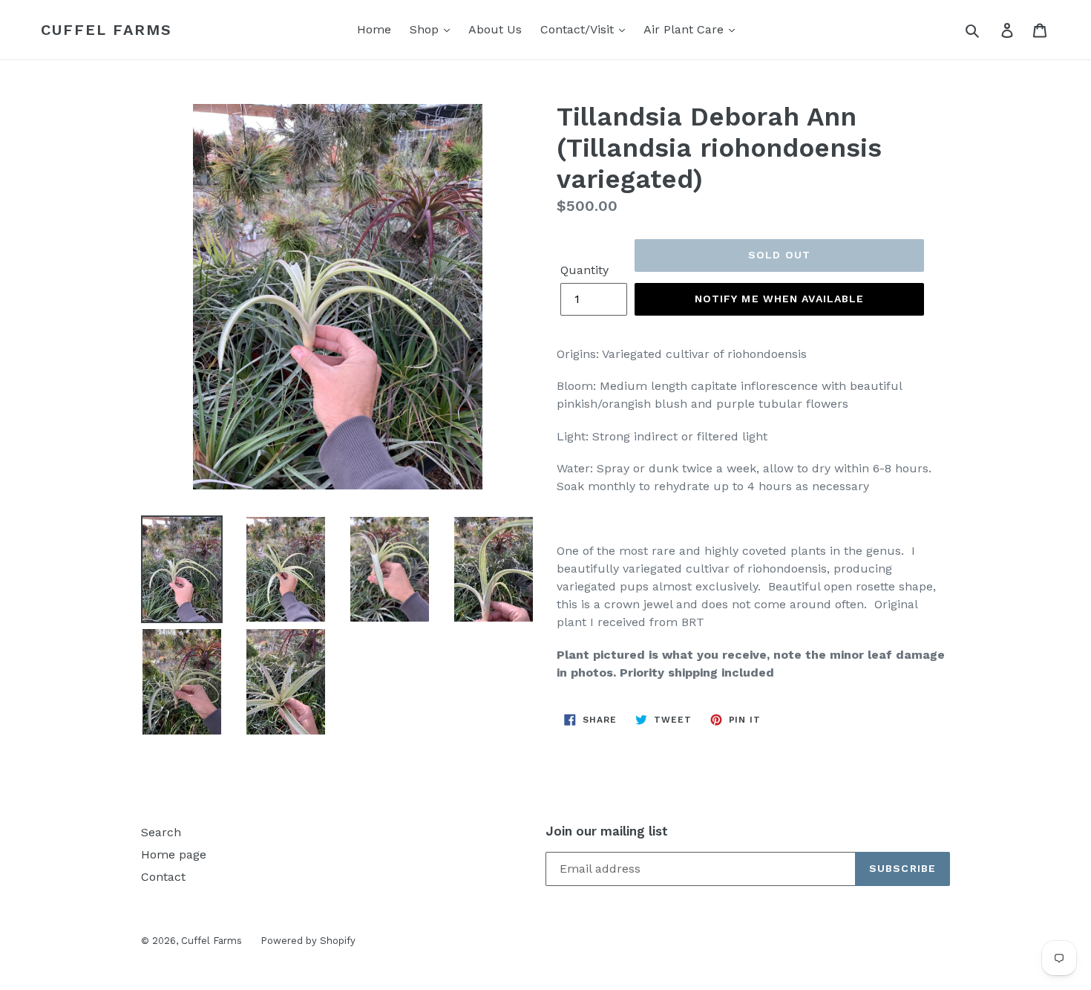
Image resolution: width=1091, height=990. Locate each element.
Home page (173, 854)
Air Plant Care (685, 29)
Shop (426, 29)
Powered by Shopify (308, 940)
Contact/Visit (578, 29)
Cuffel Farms (106, 30)
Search (161, 832)
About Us (495, 29)
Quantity (584, 270)
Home (374, 29)
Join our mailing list (607, 831)
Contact (163, 877)
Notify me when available (780, 299)
